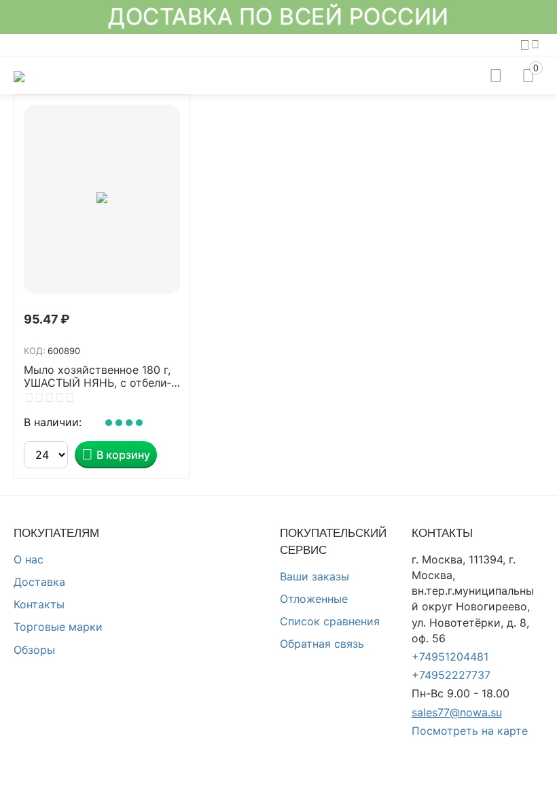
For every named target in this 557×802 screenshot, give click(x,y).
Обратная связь (322, 643)
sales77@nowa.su (457, 712)
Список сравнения (330, 621)
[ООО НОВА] (19, 75)
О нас (28, 559)
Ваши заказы (314, 576)
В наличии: (53, 422)
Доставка (39, 582)
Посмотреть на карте (470, 730)
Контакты (39, 604)
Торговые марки (58, 626)
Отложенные (314, 599)
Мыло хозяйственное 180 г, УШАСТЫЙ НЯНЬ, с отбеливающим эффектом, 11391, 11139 (97, 376)
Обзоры (34, 650)
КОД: (35, 350)
